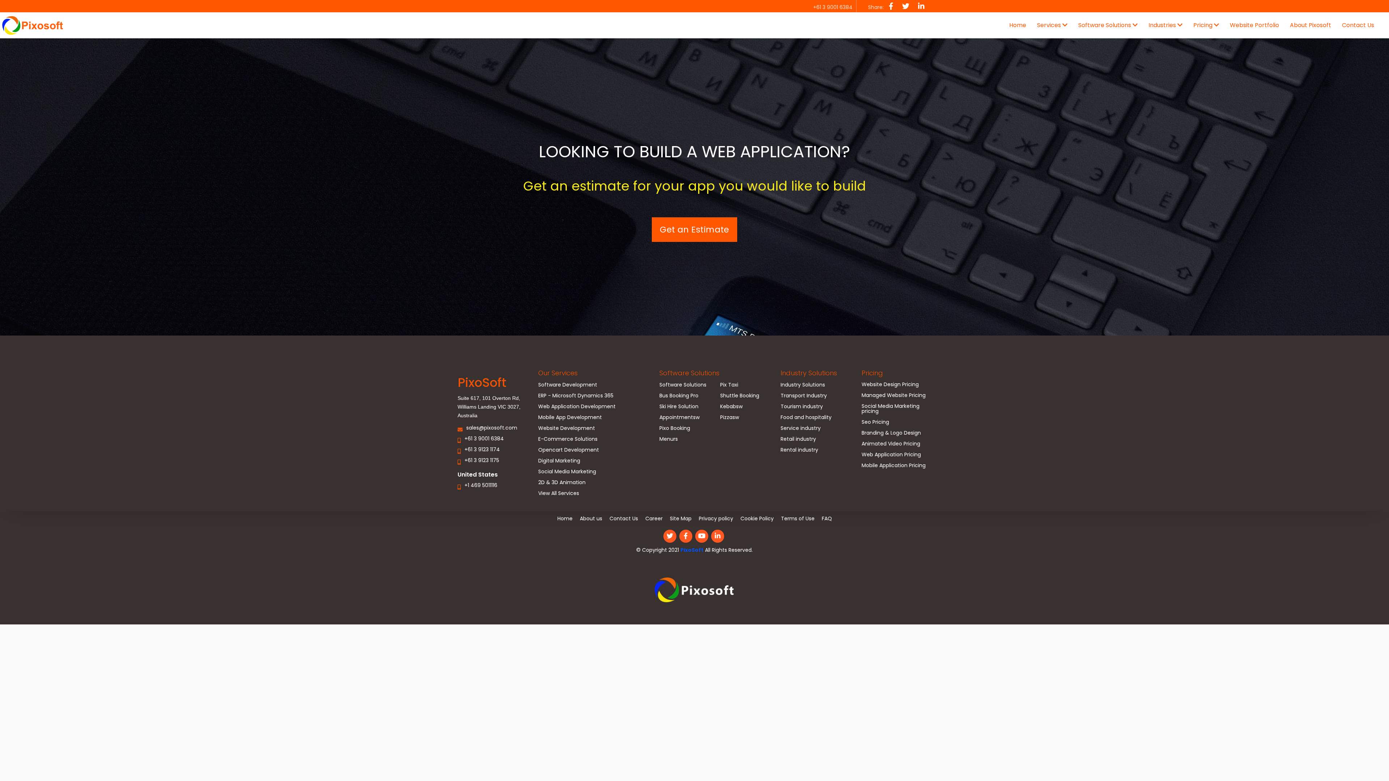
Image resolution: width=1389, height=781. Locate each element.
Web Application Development (577, 407)
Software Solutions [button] (1105, 25)
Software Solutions (689, 372)
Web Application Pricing (891, 455)
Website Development (566, 429)
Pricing (872, 372)
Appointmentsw (679, 418)
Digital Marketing (559, 461)
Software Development (567, 385)
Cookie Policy (757, 518)
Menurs (668, 439)
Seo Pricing (875, 422)
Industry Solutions (809, 372)
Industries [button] (1162, 25)
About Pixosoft (1310, 25)
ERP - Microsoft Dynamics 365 (575, 396)
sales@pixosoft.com (491, 428)
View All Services (558, 494)
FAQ (827, 518)
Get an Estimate (694, 229)
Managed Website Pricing (894, 396)
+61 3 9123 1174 (482, 450)
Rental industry (799, 450)
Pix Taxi (729, 385)
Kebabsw (731, 407)
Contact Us (1358, 25)
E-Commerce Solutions (568, 439)
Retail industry (798, 439)
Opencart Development (568, 450)
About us (591, 518)
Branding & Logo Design (891, 433)
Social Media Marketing (567, 472)
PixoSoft (692, 550)
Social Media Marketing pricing (890, 409)
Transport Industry (804, 396)
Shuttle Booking (739, 396)
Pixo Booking (674, 429)
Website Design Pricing (890, 385)
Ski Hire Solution (678, 407)
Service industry (801, 429)
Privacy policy (716, 518)
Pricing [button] (1203, 25)
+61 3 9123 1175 (481, 461)
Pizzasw (729, 418)
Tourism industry (802, 407)
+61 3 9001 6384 (484, 439)
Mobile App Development (570, 418)
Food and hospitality (806, 418)
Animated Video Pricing (891, 444)
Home (1017, 25)
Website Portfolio (1254, 25)
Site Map (681, 518)
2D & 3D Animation (562, 483)
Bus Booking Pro (678, 396)
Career (654, 518)
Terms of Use (798, 518)
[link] (694, 592)
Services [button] (1049, 25)
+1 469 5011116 (480, 486)
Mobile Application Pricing (894, 466)
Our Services (558, 372)
